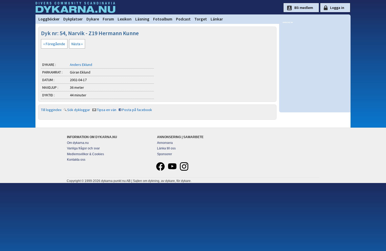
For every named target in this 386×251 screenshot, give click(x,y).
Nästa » (77, 43)
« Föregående (54, 43)
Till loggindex (51, 109)
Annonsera (165, 143)
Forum (108, 19)
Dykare (92, 19)
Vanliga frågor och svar (83, 148)
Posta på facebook (137, 109)
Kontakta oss (76, 159)
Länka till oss (166, 148)
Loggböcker (49, 19)
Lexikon (125, 19)
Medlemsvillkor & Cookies (85, 154)
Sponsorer (164, 154)
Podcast (183, 19)
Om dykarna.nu (78, 143)
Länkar (217, 19)
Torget (200, 19)
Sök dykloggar (78, 109)
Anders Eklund (81, 64)
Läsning (142, 19)
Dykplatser (73, 19)
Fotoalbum (162, 19)
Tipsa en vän (106, 109)
